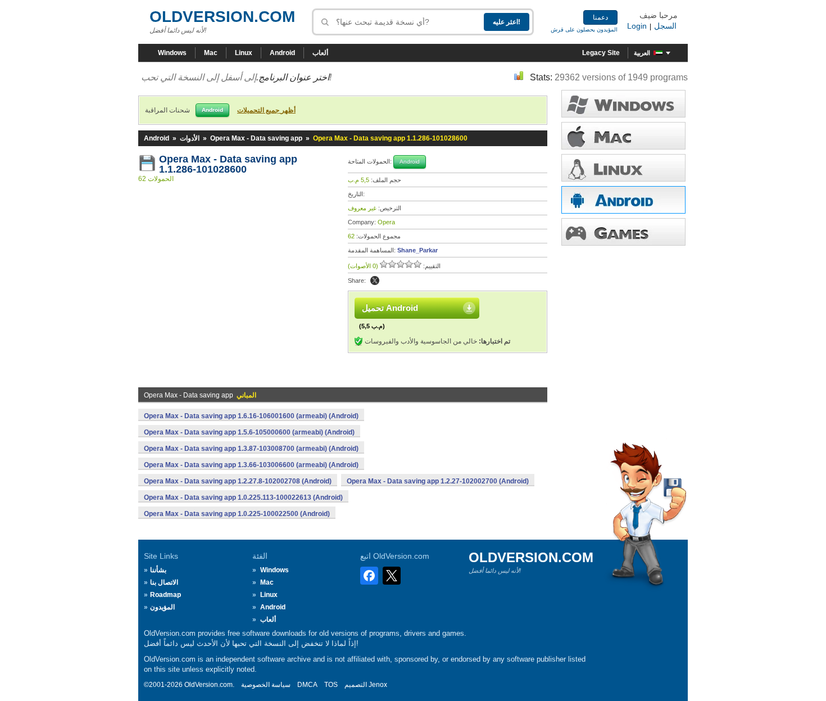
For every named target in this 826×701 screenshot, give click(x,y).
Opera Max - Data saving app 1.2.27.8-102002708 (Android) (238, 481)
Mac (210, 53)
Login (637, 25)
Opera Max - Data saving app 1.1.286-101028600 (229, 164)
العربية (642, 52)
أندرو (623, 200)
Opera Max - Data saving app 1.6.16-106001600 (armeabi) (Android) (251, 416)
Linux (243, 53)
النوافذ (623, 103)
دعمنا (600, 17)
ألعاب (320, 53)
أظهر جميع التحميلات (266, 110)
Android (282, 53)
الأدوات (189, 138)
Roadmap (165, 595)
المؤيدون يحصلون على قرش (584, 29)
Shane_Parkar (417, 250)
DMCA (307, 685)
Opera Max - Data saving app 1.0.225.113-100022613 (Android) (243, 497)
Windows (172, 53)
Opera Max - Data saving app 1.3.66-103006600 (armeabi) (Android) (251, 465)
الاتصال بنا (164, 582)
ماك (623, 136)
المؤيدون (162, 607)
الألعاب (623, 232)
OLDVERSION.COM (222, 16)
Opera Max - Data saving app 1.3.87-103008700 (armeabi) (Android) (251, 449)
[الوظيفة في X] (374, 280)
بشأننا (158, 570)
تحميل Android (390, 308)
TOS (331, 685)
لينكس (623, 168)
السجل (665, 25)
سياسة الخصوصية (266, 685)
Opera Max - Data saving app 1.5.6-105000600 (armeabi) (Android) (249, 432)
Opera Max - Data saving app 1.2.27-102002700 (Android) (438, 481)
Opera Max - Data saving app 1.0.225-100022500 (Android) (237, 514)
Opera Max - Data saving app (256, 138)
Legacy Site (601, 53)
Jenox (378, 685)
